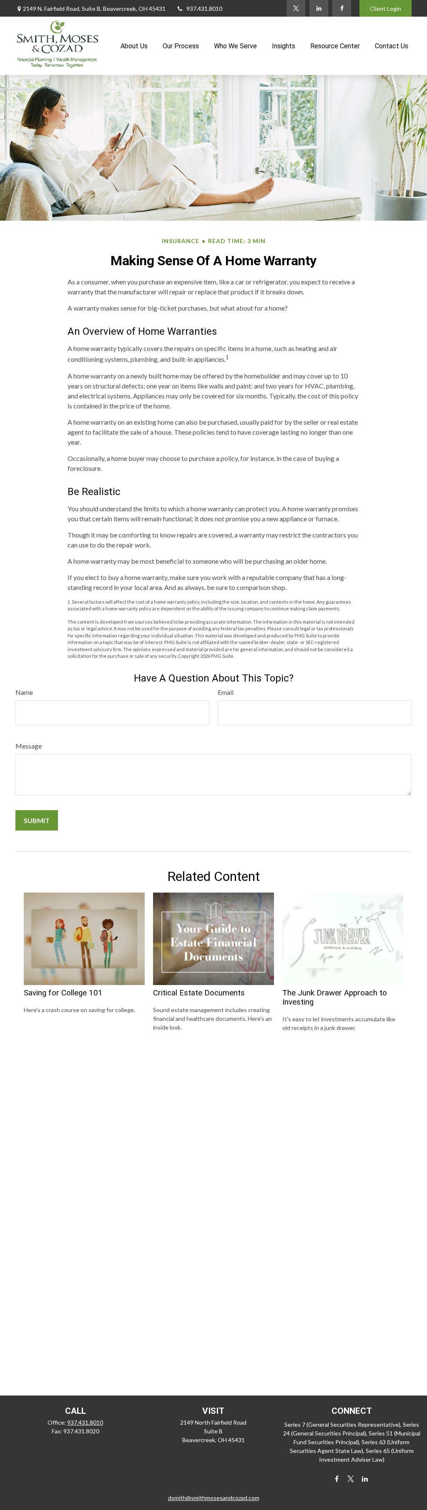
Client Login (385, 8)
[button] (134, 45)
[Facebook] (341, 8)
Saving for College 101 (63, 993)
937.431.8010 (204, 8)
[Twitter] (295, 8)
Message (28, 746)
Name (24, 692)
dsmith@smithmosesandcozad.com (213, 1497)
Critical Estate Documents (199, 993)
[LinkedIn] (318, 8)
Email (226, 692)
